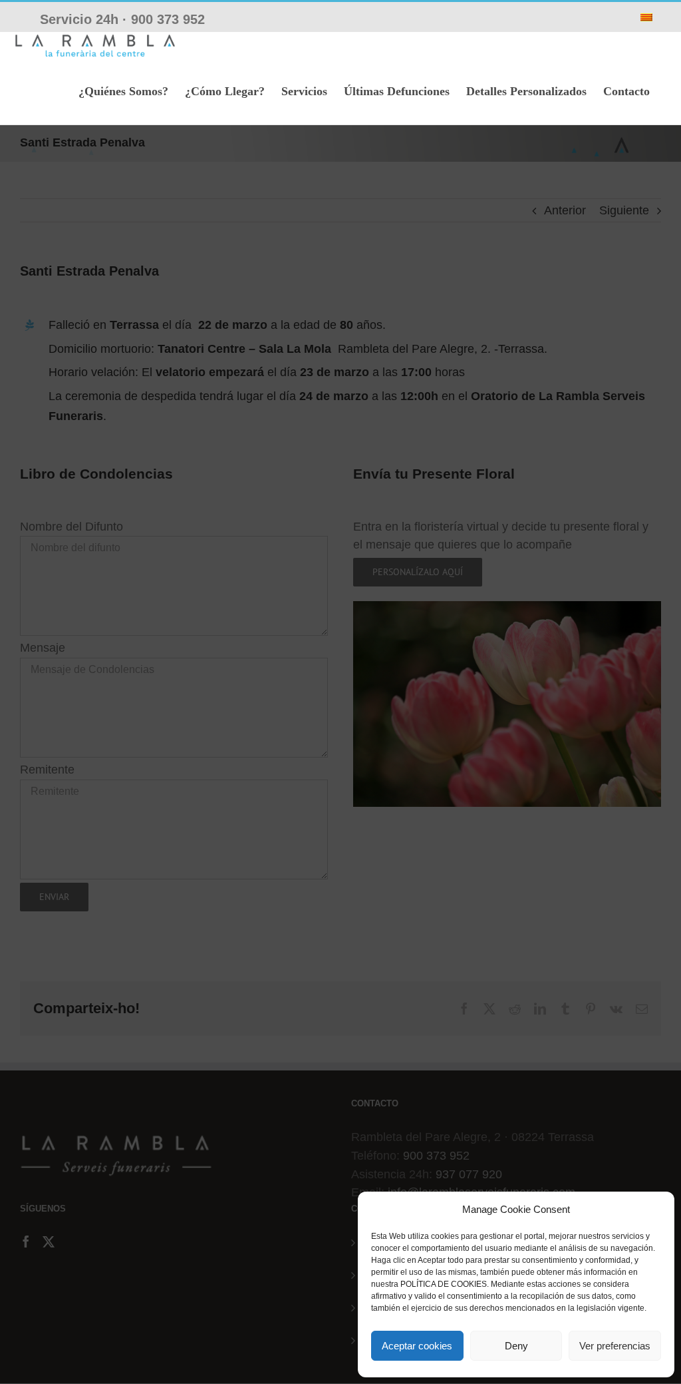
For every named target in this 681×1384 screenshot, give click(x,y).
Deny (516, 1345)
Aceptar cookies (417, 1345)
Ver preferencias (614, 1345)
